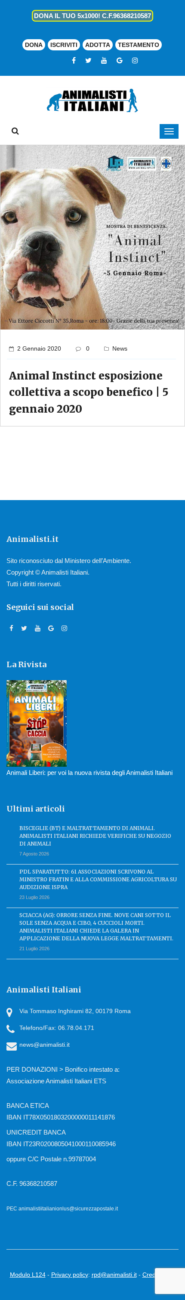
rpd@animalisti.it (114, 1274)
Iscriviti (63, 44)
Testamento (138, 44)
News (119, 348)
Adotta (97, 44)
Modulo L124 (28, 1274)
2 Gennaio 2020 (39, 348)
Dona (34, 44)
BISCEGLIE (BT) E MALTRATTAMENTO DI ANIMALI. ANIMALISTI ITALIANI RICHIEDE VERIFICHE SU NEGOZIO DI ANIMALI (95, 836)
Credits (152, 1274)
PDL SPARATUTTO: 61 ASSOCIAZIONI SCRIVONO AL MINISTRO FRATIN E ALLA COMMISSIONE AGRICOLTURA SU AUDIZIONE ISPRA (98, 879)
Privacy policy (69, 1274)
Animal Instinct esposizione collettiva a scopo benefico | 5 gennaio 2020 (88, 392)
